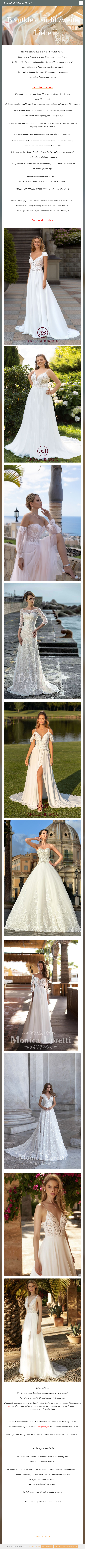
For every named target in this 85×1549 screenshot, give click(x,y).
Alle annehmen (47, 1546)
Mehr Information (34, 1546)
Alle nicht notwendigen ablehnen (66, 1546)
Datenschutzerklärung (42, 1536)
